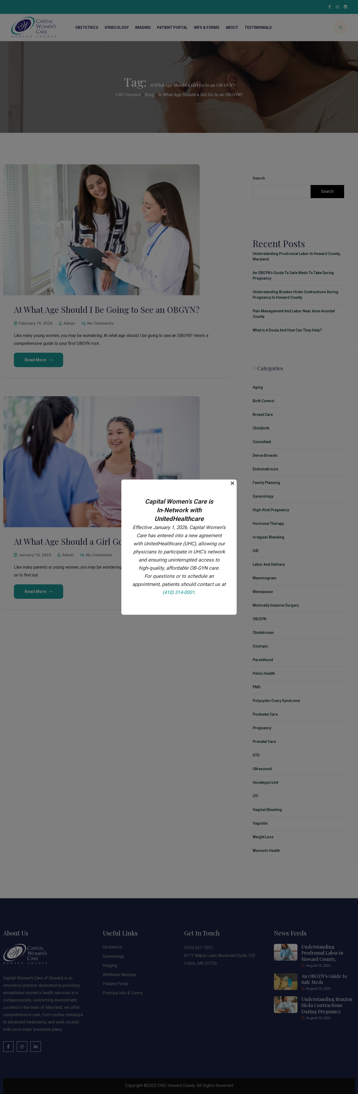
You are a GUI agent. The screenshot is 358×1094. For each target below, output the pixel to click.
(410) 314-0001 (178, 592)
